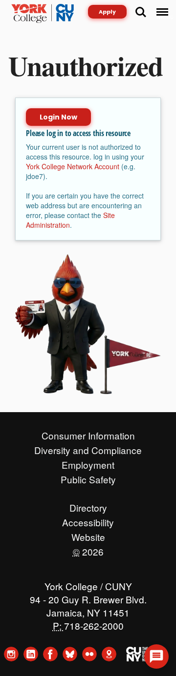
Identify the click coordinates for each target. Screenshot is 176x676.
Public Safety (88, 477)
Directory (88, 505)
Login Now (58, 117)
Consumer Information (88, 433)
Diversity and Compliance (88, 447)
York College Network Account (72, 166)
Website (88, 534)
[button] (156, 656)
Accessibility (88, 520)
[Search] (141, 12)
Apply (107, 12)
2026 (88, 549)
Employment (88, 462)
